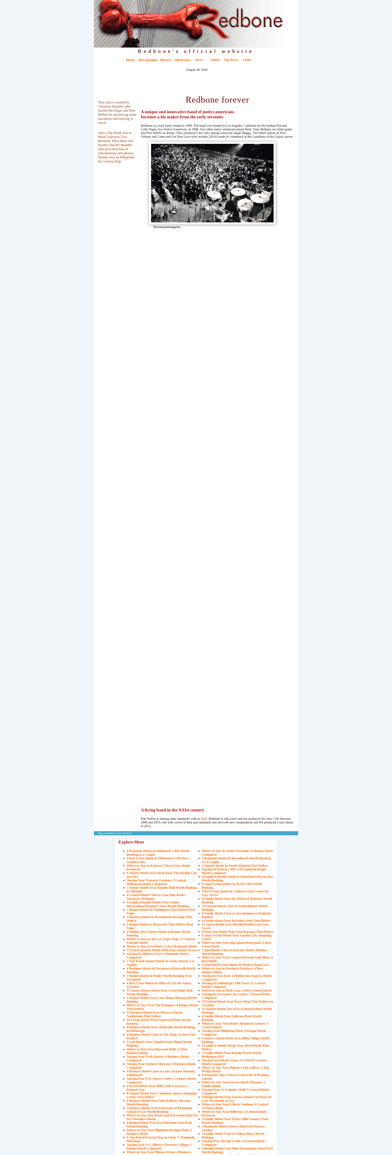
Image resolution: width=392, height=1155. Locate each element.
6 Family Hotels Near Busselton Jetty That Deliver (236, 920)
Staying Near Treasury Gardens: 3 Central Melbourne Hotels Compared (156, 882)
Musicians (182, 60)
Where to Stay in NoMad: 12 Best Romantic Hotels (162, 946)
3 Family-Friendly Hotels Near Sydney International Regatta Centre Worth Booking (158, 904)
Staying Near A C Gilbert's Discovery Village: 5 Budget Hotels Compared (159, 1146)
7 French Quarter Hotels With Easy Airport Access (162, 950)
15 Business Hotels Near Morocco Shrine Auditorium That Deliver (155, 1014)
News (199, 60)
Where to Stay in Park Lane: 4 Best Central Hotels (237, 990)
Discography (148, 60)
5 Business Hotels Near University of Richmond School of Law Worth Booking (159, 1109)
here (204, 818)
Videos (215, 60)
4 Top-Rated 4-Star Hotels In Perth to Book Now (235, 964)
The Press (231, 60)
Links (247, 60)
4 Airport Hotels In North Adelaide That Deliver (235, 865)
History (166, 60)
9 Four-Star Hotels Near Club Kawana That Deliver (238, 931)
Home (130, 60)
